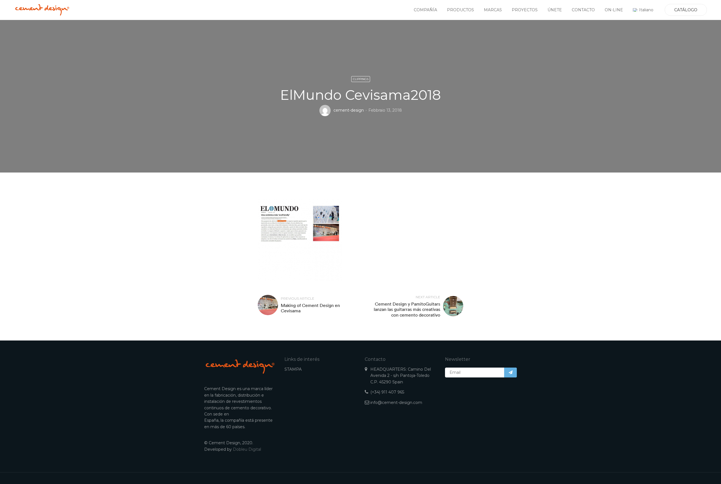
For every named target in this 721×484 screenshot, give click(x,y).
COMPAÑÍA (425, 9)
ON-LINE (614, 9)
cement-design (348, 110)
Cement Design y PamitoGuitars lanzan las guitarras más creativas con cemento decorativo (407, 309)
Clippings (360, 79)
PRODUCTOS (460, 9)
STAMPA (293, 369)
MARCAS (493, 9)
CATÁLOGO (685, 9)
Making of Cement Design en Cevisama (310, 307)
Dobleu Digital (247, 449)
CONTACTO (583, 9)
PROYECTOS (525, 9)
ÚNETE (555, 9)
